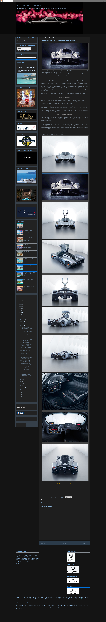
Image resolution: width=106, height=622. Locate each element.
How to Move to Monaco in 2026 (29, 287)
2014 (20, 396)
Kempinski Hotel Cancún (28, 223)
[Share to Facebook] (70, 497)
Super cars (84, 497)
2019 (20, 312)
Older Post (86, 543)
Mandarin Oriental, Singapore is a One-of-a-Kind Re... (26, 367)
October (22, 321)
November (22, 319)
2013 (20, 398)
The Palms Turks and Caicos (29, 258)
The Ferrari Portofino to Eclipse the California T (25, 335)
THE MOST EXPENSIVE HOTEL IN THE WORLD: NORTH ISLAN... (26, 339)
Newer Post (43, 543)
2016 (20, 392)
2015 (20, 394)
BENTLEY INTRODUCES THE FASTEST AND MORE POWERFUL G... (26, 374)
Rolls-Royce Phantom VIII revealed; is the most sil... (26, 364)
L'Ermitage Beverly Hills (28, 251)
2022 (20, 306)
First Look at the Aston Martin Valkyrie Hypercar (26, 345)
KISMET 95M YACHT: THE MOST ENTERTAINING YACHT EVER (26, 352)
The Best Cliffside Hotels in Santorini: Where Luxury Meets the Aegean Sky (29, 246)
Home (64, 543)
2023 (20, 304)
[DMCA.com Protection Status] (21, 408)
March (21, 385)
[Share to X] (69, 497)
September (22, 323)
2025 (20, 300)
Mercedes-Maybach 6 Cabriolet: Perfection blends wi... (26, 328)
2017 (20, 316)
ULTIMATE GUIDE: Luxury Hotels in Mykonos (29, 231)
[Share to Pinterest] (71, 497)
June (21, 379)
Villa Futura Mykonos (24, 342)
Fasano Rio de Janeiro (22, 65)
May (21, 381)
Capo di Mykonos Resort (25, 355)
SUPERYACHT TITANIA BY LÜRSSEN (26, 332)
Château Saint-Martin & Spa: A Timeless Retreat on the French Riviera (29, 239)
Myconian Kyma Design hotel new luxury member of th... (26, 357)
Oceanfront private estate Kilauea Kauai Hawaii (25, 361)
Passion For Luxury (28, 5)
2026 (20, 298)
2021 (20, 308)
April (21, 383)
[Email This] (66, 497)
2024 (20, 302)
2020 (20, 310)
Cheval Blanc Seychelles (28, 279)
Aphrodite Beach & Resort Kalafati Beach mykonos (25, 370)
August (21, 325)
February (22, 387)
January (22, 389)
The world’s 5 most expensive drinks (26, 348)
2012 (20, 400)
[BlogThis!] (67, 497)
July (21, 378)
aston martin (79, 497)
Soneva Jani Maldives (27, 265)
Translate (27, 50)
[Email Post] (41, 499)
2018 (20, 314)
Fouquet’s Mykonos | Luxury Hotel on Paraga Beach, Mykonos (29, 274)
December (22, 317)
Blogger (70, 612)
